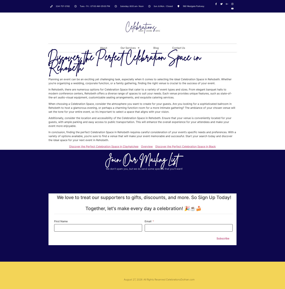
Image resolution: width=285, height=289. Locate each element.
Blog (156, 47)
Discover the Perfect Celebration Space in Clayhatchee (103, 146)
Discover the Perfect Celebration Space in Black (185, 146)
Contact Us (178, 47)
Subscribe (223, 238)
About (103, 47)
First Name (61, 221)
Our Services (128, 47)
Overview (147, 146)
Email (148, 221)
